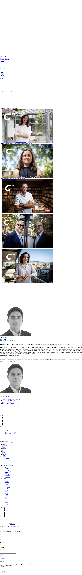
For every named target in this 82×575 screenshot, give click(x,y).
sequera (6, 480)
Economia (3, 248)
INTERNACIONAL (8, 471)
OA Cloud (7, 458)
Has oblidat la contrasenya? (4, 555)
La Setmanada (7, 488)
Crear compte (2, 566)
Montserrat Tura (15, 400)
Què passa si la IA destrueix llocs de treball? (8, 403)
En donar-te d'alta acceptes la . (8, 524)
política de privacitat (12, 524)
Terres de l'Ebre (7, 505)
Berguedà (6, 494)
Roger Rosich (4, 337)
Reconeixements (6, 430)
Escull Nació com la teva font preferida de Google (8, 361)
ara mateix (1, 78)
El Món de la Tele (4, 76)
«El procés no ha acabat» (7, 108)
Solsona (6, 503)
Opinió (3, 73)
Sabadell (6, 502)
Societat (3, 72)
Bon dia (6, 486)
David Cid (9, 401)
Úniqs (6, 485)
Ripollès (6, 500)
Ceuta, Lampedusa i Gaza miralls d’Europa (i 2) (8, 399)
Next (2, 74)
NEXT (6, 473)
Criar (6, 491)
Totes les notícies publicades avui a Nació (9, 433)
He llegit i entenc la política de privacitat (6, 565)
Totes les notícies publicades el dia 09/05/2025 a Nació (11, 432)
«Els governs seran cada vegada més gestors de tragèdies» (12, 143)
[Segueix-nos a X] (2, 419)
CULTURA (7, 470)
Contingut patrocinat (8, 477)
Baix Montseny (7, 493)
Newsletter (3, 507)
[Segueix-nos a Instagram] (2, 420)
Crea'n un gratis (2, 558)
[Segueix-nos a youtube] (2, 423)
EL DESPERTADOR (8, 475)
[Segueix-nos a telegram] (2, 422)
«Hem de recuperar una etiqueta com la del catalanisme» (12, 178)
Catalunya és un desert (5, 401)
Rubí (6, 501)
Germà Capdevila (11, 402)
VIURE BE (7, 474)
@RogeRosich (7, 396)
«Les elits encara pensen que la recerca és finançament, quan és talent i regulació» (15, 213)
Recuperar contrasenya (3, 572)
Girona (6, 496)
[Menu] (1, 70)
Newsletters (6, 58)
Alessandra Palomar (16, 403)
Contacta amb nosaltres (3, 426)
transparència (7, 482)
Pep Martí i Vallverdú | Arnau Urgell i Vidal (26, 143)
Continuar (2, 549)
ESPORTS (6, 472)
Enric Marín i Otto (17, 399)
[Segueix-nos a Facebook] (2, 417)
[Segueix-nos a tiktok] (2, 425)
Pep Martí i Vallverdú (14, 108)
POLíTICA (7, 468)
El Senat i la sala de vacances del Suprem (7, 400)
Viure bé (3, 75)
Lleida (6, 498)
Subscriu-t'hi (3, 506)
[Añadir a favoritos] (14, 341)
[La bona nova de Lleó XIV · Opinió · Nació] (2, 61)
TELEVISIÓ (7, 476)
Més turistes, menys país (5, 402)
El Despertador (7, 487)
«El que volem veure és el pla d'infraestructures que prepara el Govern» (14, 248)
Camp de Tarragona (8, 495)
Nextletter (6, 490)
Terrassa (6, 504)
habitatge (6, 481)
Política (3, 71)
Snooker (6, 484)
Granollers (6, 497)
